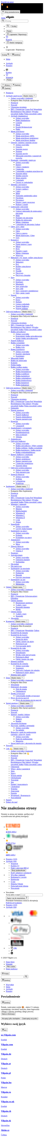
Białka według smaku (19, 367)
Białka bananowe (22, 383)
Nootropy (14, 553)
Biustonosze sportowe (24, 603)
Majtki (18, 609)
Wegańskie (37, 109)
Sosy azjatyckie (22, 286)
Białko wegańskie (18, 343)
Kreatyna (14, 421)
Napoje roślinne (22, 308)
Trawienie (14, 780)
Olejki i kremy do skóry (25, 641)
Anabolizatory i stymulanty (21, 428)
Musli (18, 125)
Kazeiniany (20, 356)
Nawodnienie (16, 798)
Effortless (14, 598)
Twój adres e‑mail (13, 895)
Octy (17, 238)
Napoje (13, 295)
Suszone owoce (22, 149)
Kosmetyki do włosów (19, 664)
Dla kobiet (15, 564)
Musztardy (20, 284)
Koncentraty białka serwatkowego (29, 336)
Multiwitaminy (21, 511)
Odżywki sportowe (13, 388)
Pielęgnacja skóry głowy (25, 672)
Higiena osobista (17, 661)
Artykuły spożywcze (14, 96)
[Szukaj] (3, 20)
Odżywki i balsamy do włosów (28, 670)
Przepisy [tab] (9, 991)
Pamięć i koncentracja (19, 784)
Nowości (9, 745)
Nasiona (19, 151)
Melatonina (20, 584)
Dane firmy (10, 962)
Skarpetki (19, 616)
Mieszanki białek (17, 358)
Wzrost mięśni (16, 775)
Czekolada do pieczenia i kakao (28, 224)
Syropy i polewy (22, 189)
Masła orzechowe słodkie (25, 140)
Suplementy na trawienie (20, 568)
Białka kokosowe (22, 385)
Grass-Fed (29, 109)
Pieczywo (19, 273)
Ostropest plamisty (23, 560)
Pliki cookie (11, 966)
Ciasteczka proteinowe (24, 463)
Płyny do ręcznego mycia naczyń (28, 700)
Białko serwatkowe (18, 332)
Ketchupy (19, 282)
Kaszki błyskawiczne (24, 127)
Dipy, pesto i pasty (23, 293)
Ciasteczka (20, 169)
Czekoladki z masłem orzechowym (29, 171)
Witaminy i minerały (18, 504)
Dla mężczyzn (16, 566)
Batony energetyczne (24, 461)
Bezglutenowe (16, 112)
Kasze (18, 269)
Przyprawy (20, 200)
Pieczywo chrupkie (23, 275)
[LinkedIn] (12, 953)
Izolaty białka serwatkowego (27, 338)
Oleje (18, 231)
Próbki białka (16, 365)
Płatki (18, 129)
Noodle (18, 271)
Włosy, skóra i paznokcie (20, 769)
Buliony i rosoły (22, 204)
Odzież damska (17, 601)
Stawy (13, 773)
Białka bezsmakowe (23, 372)
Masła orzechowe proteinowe (27, 138)
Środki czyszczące (18, 693)
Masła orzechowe (17, 131)
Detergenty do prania (19, 687)
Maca (18, 544)
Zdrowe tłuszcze (17, 546)
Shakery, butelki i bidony (20, 715)
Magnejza (19, 741)
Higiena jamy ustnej (18, 675)
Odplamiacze (21, 691)
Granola (19, 123)
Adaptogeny (15, 540)
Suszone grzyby (22, 154)
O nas (13, 882)
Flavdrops (19, 198)
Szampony (20, 668)
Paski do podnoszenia (24, 739)
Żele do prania (21, 689)
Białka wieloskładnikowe (25, 452)
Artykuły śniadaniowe (19, 116)
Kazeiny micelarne (23, 354)
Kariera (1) (15, 866)
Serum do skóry (22, 639)
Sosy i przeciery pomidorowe (27, 291)
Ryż (17, 264)
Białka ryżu (20, 347)
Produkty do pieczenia (24, 218)
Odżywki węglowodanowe (21, 468)
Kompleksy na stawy (24, 537)
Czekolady (20, 180)
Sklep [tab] (8, 987)
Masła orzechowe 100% (25, 136)
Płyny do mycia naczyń (20, 698)
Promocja (9, 93)
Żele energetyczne (23, 472)
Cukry (18, 191)
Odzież (9, 587)
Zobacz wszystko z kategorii (22, 98)
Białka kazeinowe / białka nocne (28, 450)
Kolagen (14, 363)
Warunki (9, 964)
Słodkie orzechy (22, 176)
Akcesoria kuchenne (19, 723)
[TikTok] (12, 951)
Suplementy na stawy (19, 531)
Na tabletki (20, 730)
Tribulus (19, 437)
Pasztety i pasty (22, 251)
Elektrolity (15, 408)
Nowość (14, 105)
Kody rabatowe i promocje (21, 873)
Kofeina (19, 479)
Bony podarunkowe (18, 870)
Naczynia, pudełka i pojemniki (22, 726)
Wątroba (14, 789)
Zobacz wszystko (22, 118)
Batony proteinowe (23, 459)
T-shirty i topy (21, 605)
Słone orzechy (21, 178)
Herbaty (19, 302)
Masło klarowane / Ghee (25, 235)
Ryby (18, 249)
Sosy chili (19, 289)
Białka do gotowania (24, 220)
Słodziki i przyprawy (19, 185)
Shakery (19, 719)
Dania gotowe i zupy (24, 244)
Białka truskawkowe (24, 380)
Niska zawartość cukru (33, 114)
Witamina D (20, 518)
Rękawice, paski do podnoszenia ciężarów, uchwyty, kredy (23, 733)
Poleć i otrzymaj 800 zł (19, 868)
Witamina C (20, 515)
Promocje (14, 103)
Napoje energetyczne (24, 419)
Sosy (13, 277)
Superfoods (15, 524)
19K (15, 948)
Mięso (18, 246)
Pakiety (9, 800)
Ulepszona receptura (19, 107)
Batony (18, 165)
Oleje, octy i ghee (17, 227)
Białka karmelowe (23, 376)
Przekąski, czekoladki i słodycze (23, 160)
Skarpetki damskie (23, 607)
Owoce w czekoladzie (24, 182)
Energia (14, 793)
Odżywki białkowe (13, 312)
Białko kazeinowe (18, 349)
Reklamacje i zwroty (19, 877)
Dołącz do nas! (11, 802)
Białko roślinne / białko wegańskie (29, 448)
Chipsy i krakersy (22, 167)
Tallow (36, 630)
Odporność (15, 767)
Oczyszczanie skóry (23, 646)
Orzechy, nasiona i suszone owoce (24, 142)
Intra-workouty (21, 435)
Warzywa (19, 255)
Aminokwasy (16, 439)
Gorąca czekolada (22, 304)
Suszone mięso (21, 173)
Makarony (20, 262)
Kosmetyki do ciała (18, 648)
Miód (18, 193)
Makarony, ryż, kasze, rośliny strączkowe (27, 258)
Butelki (18, 721)
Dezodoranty (21, 653)
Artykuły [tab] (9, 989)
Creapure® (20, 426)
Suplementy (11, 486)
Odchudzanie (16, 778)
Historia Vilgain (17, 884)
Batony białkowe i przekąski (22, 455)
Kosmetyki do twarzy (19, 635)
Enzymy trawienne (23, 577)
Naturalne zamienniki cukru (26, 196)
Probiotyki (20, 573)
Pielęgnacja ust (21, 644)
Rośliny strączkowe (23, 266)
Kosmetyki (10, 621)
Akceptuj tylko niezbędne (11, 1018)
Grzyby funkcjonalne (24, 529)
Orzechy (19, 147)
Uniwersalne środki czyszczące (28, 696)
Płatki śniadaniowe (23, 120)
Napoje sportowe (17, 410)
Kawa (18, 300)
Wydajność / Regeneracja (20, 795)
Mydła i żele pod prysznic (26, 655)
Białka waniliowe (22, 374)
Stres (13, 771)
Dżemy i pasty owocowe (25, 202)
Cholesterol (15, 787)
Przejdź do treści (7, 2)
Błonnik (19, 575)
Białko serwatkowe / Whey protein (29, 446)
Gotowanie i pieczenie (19, 207)
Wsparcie (14, 864)
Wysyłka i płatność (18, 875)
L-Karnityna (20, 481)
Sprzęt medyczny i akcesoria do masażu (26, 743)
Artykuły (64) (11, 861)
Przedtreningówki (22, 432)
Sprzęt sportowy (12, 703)
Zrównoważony (31, 596)
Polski (9, 80)
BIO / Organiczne (18, 109)
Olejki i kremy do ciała (24, 659)
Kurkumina (20, 562)
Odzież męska (16, 612)
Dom (8, 678)
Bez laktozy (27, 112)
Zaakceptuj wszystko (29, 1018)
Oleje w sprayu (21, 233)
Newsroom (15, 888)
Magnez (19, 509)
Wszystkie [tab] (10, 985)
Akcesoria (15, 618)
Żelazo (18, 522)
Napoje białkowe (22, 306)
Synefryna (20, 483)
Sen (12, 782)
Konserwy (15, 240)
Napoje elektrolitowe (24, 417)
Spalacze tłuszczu (17, 474)
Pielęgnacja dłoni (22, 657)
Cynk (18, 520)
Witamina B (20, 513)
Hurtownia (15, 879)
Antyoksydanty (17, 555)
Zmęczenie (15, 791)
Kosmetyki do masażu (19, 633)
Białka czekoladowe (23, 378)
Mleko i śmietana (22, 222)
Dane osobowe (11, 969)
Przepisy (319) (11, 859)
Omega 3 (19, 551)
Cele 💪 (9, 749)
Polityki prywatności (14, 903)
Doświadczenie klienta (19, 886)
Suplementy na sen (18, 580)
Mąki (18, 216)
